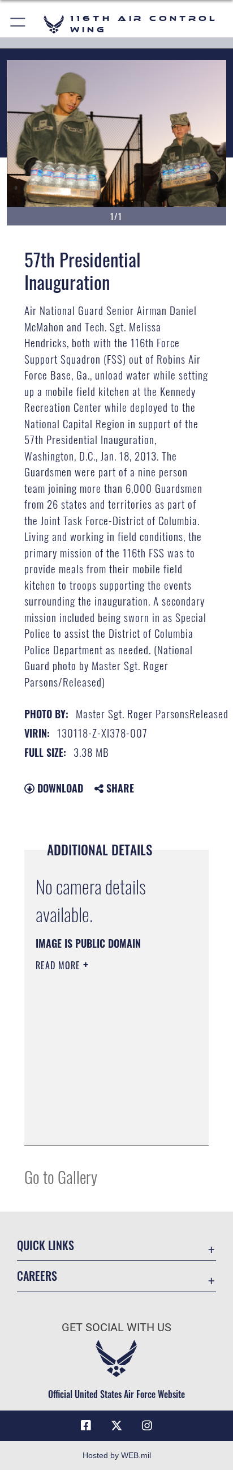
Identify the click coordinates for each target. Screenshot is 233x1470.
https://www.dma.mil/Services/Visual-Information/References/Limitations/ (104, 1124)
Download (58, 788)
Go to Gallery (60, 1176)
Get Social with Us (116, 1327)
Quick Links (45, 1245)
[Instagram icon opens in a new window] (147, 1425)
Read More (59, 965)
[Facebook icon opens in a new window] (85, 1425)
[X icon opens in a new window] (116, 1425)
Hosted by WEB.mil (117, 1455)
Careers (37, 1276)
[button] (18, 24)
